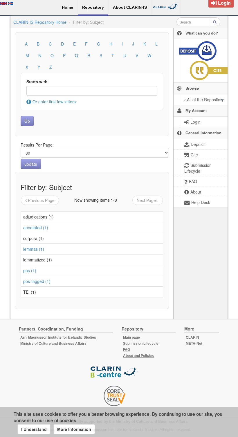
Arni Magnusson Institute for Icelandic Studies (58, 337)
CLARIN (192, 337)
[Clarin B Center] (114, 372)
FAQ (126, 350)
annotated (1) (35, 227)
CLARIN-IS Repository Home (39, 22)
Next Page (146, 200)
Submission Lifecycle (140, 344)
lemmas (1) (33, 249)
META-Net (194, 344)
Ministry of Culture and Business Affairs (53, 344)
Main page (131, 337)
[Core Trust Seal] (115, 396)
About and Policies (138, 356)
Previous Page (41, 200)
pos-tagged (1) (37, 281)
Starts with (37, 81)
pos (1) (29, 270)
